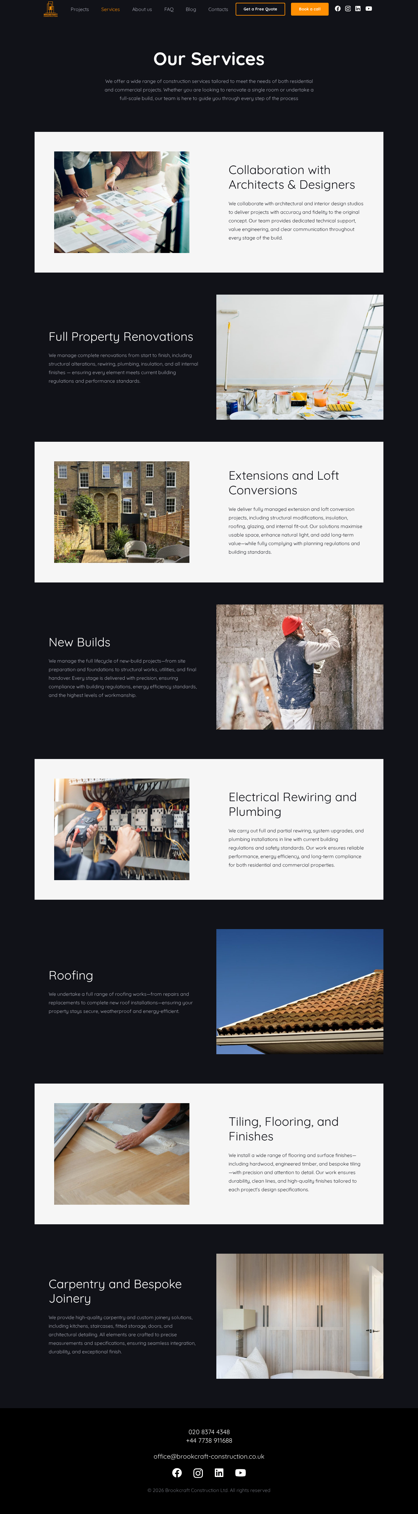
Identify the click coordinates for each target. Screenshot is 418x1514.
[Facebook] (338, 8)
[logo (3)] (51, 9)
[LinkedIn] (357, 8)
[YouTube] (368, 8)
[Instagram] (348, 9)
